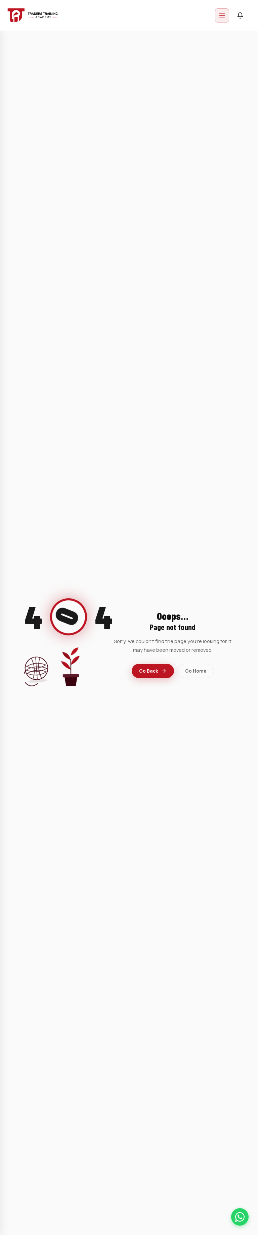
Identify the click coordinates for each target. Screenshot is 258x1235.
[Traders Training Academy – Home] (33, 15)
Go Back (148, 671)
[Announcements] (240, 15)
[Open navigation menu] (222, 15)
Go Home (195, 671)
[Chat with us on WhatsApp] (240, 1217)
